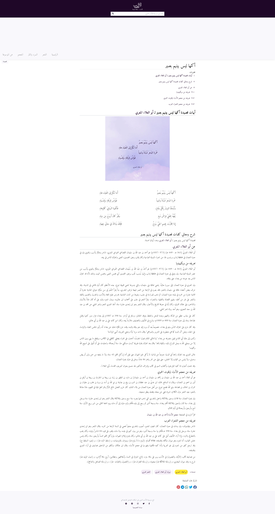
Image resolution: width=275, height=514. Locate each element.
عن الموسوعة (8, 54)
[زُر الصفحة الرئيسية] (137, 6)
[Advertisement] (137, 34)
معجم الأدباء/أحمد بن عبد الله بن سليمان (162, 415)
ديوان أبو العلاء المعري (163, 472)
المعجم (20, 54)
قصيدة (5, 61)
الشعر (44, 54)
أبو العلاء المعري (144, 113)
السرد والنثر (32, 54)
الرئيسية (55, 54)
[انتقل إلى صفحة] (113, 14)
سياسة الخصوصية (137, 507)
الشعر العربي (146, 472)
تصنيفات (192, 472)
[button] (149, 504)
